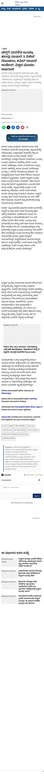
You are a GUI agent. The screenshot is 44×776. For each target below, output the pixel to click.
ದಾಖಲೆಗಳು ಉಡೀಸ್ (8, 438)
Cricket (4, 426)
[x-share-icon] (8, 129)
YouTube (33, 399)
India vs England (33, 430)
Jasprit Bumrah (7, 430)
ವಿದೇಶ (31, 8)
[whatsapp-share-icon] (4, 129)
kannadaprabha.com (11, 454)
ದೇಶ (9, 8)
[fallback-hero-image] (9, 562)
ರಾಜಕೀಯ (16, 8)
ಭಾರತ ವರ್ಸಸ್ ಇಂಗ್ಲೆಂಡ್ (9, 434)
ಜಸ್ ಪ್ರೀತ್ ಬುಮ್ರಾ (20, 430)
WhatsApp (6, 393)
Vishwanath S (6, 118)
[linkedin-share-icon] (18, 129)
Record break (23, 434)
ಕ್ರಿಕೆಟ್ (24, 8)
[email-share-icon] (22, 129)
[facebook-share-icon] (13, 129)
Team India (30, 426)
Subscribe (6, 417)
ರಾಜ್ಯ (3, 8)
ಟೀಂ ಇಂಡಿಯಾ (20, 426)
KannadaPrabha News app (27, 407)
